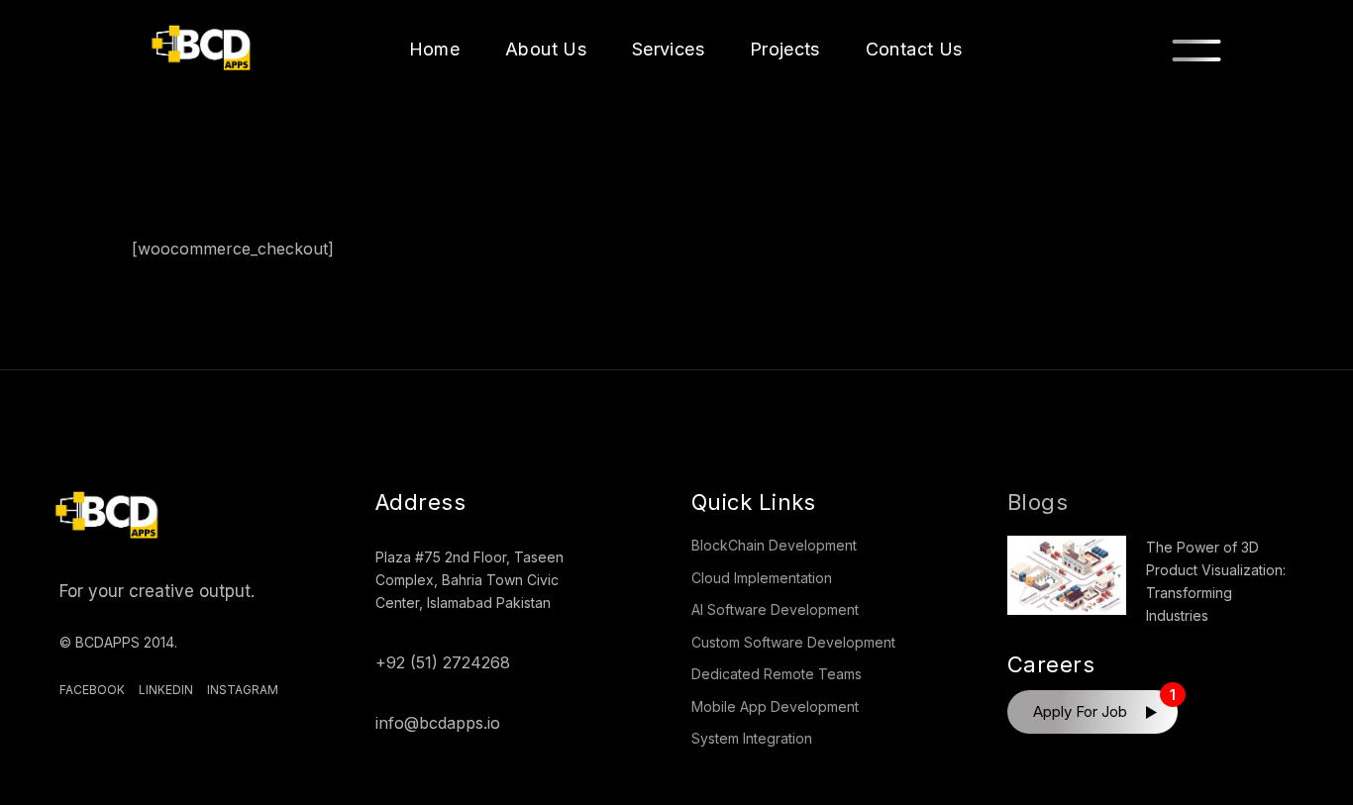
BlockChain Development (774, 545)
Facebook (92, 689)
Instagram (242, 689)
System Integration (751, 738)
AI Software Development (775, 609)
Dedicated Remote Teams (776, 673)
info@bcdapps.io (437, 723)
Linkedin (166, 689)
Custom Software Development (793, 642)
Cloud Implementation (761, 577)
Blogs (1037, 502)
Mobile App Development (775, 706)
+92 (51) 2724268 (442, 662)
